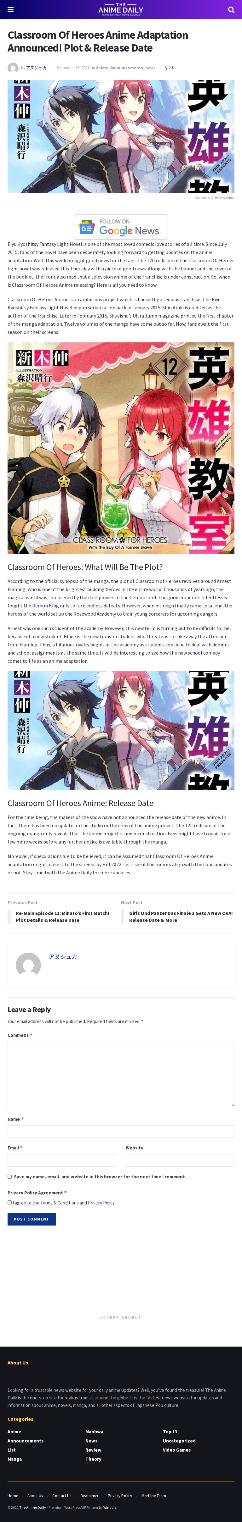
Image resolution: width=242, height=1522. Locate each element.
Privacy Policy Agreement (37, 1193)
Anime (102, 67)
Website (135, 1148)
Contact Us (61, 1495)
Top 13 (170, 1432)
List (12, 1450)
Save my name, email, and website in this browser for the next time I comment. (100, 1177)
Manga (15, 1459)
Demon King (45, 605)
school (195, 653)
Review (93, 1450)
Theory (93, 1459)
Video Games (177, 1450)
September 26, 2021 (73, 67)
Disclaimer (89, 1495)
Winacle (109, 1507)
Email (15, 1148)
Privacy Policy (101, 1203)
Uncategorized (179, 1441)
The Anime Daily (32, 1507)
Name (16, 1119)
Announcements (127, 67)
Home (13, 1495)
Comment (20, 1035)
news (150, 67)
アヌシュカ (36, 67)
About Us (35, 1495)
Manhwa (94, 1432)
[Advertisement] (121, 1271)
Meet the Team (153, 1495)
